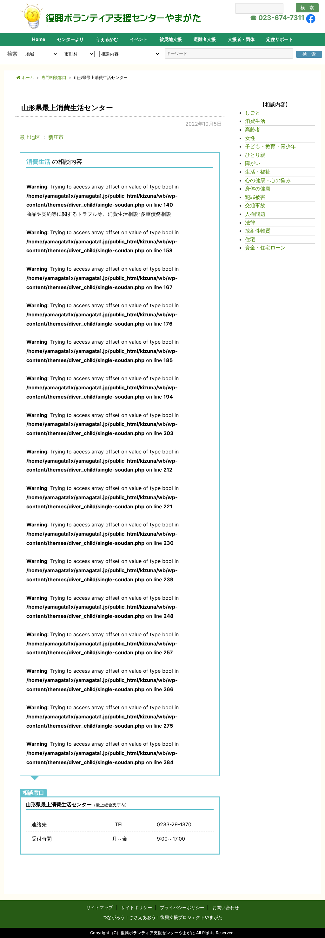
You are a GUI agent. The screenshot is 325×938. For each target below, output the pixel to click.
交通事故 (255, 205)
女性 (250, 138)
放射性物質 (257, 231)
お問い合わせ (225, 907)
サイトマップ (99, 907)
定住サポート (279, 39)
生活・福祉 (257, 171)
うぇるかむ (107, 39)
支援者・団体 (241, 39)
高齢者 (252, 129)
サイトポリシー (136, 907)
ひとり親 (255, 155)
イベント (139, 39)
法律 (250, 222)
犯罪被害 (255, 197)
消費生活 (38, 161)
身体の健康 (257, 188)
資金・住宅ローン (265, 247)
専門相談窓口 (54, 77)
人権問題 (255, 214)
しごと (252, 112)
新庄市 (55, 137)
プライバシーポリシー (182, 907)
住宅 (250, 239)
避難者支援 (205, 39)
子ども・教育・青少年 (270, 146)
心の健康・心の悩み (268, 180)
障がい (252, 163)
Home (38, 39)
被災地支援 (171, 39)
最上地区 (30, 137)
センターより (70, 39)
